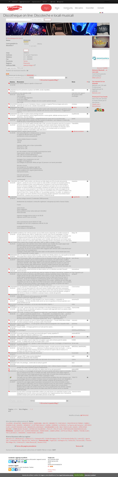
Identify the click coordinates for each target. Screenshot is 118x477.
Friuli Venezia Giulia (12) (69, 438)
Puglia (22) (53, 440)
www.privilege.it (28, 65)
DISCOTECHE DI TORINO (75, 423)
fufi (74, 336)
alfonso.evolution (78, 131)
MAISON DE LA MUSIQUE (35, 427)
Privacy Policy (52, 470)
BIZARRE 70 (53, 423)
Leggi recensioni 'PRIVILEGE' (15, 68)
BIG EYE (45, 423)
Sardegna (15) (62, 440)
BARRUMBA (38, 423)
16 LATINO (9, 423)
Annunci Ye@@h (102, 68)
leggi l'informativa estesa (66, 475)
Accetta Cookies (78, 475)
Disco (46, 8)
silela (75, 107)
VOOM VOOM (31, 433)
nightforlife (76, 197)
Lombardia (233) (15, 440)
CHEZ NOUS (62, 423)
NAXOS (75, 427)
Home (107, 2)
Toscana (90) (80, 440)
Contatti (101, 8)
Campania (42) (39, 438)
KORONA (55, 425)
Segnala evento (36, 2)
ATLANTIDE (17, 423)
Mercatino (79, 8)
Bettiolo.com (96, 93)
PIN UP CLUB (58, 429)
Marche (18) (26, 440)
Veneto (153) (42, 442)
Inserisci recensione (15, 77)
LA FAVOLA (62, 425)
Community (68, 8)
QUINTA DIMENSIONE (32, 431)
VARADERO (21, 433)
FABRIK (86, 423)
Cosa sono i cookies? (90, 475)
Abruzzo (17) (10, 438)
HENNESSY (26, 425)
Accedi (53, 2)
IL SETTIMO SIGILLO (38, 425)
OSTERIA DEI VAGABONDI (37, 429)
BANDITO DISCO (27, 423)
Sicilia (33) (71, 440)
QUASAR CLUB (19, 431)
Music (57, 8)
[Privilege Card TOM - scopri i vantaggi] (100, 42)
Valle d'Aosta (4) (31, 442)
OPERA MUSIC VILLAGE (20, 429)
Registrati (60, 2)
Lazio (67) (81, 438)
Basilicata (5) (20, 438)
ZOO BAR (40, 433)
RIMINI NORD (44, 431)
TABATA (75, 431)
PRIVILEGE (30, 75)
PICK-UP (49, 429)
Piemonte (26, 63)
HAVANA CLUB (10, 425)
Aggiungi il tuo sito (24, 2)
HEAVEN (19, 425)
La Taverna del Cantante (75, 425)
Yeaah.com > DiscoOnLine (96, 105)
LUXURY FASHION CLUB (18, 427)
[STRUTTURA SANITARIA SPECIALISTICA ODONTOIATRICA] (100, 58)
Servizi (44, 2)
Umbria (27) (21, 442)
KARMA (48, 425)
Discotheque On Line (14, 38)
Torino (25, 61)
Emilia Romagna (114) (53, 438)
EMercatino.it (96, 78)
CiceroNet (90, 8)
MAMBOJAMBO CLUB (51, 427)
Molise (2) (34, 440)
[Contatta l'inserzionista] (87, 89)
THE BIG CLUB (83, 431)
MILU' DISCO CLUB (65, 427)
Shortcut (14, 2)
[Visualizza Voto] (57, 41)
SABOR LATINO (54, 431)
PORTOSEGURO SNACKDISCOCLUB (74, 429)
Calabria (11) (29, 438)
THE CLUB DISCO (11, 433)
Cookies (50, 471)
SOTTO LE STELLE (66, 431)
